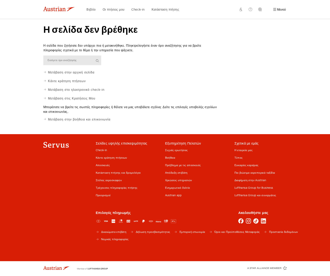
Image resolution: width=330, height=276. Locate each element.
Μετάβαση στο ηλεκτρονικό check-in (76, 90)
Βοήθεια (170, 157)
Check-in (137, 9)
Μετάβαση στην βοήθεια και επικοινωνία (79, 119)
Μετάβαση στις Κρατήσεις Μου (71, 98)
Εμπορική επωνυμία (192, 232)
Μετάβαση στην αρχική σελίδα (71, 72)
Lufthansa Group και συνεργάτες (255, 195)
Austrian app (173, 195)
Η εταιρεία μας (243, 150)
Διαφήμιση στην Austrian (250, 180)
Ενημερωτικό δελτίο (177, 187)
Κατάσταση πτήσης (165, 9)
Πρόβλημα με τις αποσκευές (183, 165)
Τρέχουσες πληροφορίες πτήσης (117, 187)
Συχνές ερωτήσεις (176, 150)
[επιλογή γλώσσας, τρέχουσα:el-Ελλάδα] (260, 9)
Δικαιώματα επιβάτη (113, 232)
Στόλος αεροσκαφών (109, 180)
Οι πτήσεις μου (114, 9)
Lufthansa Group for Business (253, 187)
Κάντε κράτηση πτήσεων (67, 81)
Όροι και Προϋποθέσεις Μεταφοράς (237, 232)
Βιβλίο (91, 9)
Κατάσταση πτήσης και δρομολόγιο (118, 172)
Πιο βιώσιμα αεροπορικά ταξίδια (254, 172)
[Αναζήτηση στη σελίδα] (97, 61)
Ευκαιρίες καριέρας (246, 165)
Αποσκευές (103, 165)
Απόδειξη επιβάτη (176, 172)
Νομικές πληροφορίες (115, 239)
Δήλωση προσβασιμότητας (153, 232)
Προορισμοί (103, 195)
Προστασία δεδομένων (283, 232)
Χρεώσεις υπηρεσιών (178, 180)
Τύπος (238, 157)
